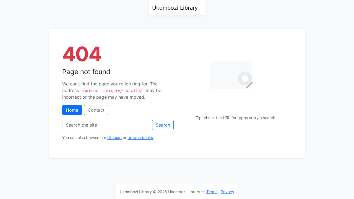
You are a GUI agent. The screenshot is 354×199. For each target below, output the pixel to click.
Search (163, 125)
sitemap (114, 137)
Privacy (227, 191)
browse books (140, 137)
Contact (96, 110)
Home (72, 110)
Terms (211, 191)
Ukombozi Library (175, 7)
